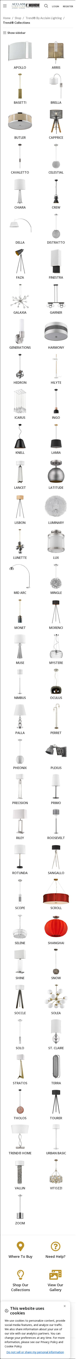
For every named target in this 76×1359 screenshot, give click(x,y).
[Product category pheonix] (20, 755)
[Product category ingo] (56, 405)
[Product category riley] (20, 825)
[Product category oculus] (56, 685)
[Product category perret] (56, 720)
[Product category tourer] (56, 1105)
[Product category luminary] (56, 510)
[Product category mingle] (56, 580)
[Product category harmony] (56, 335)
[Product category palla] (20, 720)
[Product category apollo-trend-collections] (20, 54)
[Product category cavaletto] (20, 159)
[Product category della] (20, 230)
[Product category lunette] (20, 545)
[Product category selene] (20, 930)
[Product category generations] (20, 335)
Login (55, 6)
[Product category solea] (56, 1000)
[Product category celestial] (56, 159)
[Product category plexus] (56, 755)
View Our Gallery (55, 1287)
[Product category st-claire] (56, 1035)
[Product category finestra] (56, 265)
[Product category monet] (20, 615)
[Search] (46, 6)
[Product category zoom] (20, 1210)
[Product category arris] (56, 54)
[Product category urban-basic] (56, 1140)
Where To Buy (21, 1256)
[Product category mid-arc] (20, 580)
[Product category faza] (20, 265)
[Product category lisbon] (20, 510)
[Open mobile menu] (5, 6)
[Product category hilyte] (56, 370)
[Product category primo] (56, 790)
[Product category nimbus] (20, 685)
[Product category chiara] (20, 195)
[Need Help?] (55, 1246)
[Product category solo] (20, 1035)
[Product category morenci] (56, 615)
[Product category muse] (20, 650)
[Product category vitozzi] (56, 1175)
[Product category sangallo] (56, 860)
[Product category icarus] (20, 405)
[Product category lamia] (56, 440)
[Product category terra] (56, 1070)
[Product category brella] (56, 89)
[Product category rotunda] (20, 860)
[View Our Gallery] (55, 1275)
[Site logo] (25, 5)
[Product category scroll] (56, 895)
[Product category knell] (20, 440)
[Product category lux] (56, 545)
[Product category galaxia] (20, 300)
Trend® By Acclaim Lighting (44, 18)
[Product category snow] (56, 965)
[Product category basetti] (20, 89)
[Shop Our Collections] (20, 1275)
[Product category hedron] (20, 370)
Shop (18, 18)
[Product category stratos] (20, 1070)
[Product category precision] (20, 790)
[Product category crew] (56, 195)
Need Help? (55, 1256)
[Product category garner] (56, 300)
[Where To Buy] (20, 1246)
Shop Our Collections (20, 1287)
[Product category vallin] (20, 1175)
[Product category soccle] (20, 1000)
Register (68, 6)
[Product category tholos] (20, 1105)
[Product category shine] (20, 965)
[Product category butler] (20, 124)
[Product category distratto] (56, 230)
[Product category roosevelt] (56, 825)
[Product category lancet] (20, 475)
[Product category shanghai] (56, 930)
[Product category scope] (20, 895)
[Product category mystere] (56, 650)
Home (7, 18)
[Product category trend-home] (20, 1140)
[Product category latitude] (56, 475)
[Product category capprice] (56, 124)
